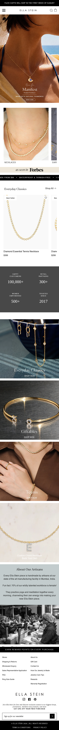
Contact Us (35, 666)
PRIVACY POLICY (40, 727)
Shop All (49, 188)
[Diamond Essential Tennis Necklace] (26, 222)
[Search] (51, 10)
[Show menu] (4, 10)
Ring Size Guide (8, 679)
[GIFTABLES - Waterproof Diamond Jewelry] (29, 410)
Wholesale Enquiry (9, 666)
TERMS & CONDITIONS (21, 727)
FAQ (3, 675)
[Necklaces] (26, 137)
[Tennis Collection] (29, 471)
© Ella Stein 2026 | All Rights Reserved (29, 723)
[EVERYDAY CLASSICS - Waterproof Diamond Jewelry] (29, 348)
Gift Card (34, 662)
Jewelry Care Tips (37, 675)
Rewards (34, 679)
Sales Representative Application (14, 670)
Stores (4, 657)
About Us (34, 657)
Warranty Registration (39, 684)
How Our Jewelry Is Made (40, 670)
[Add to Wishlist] (46, 198)
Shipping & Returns (9, 662)
